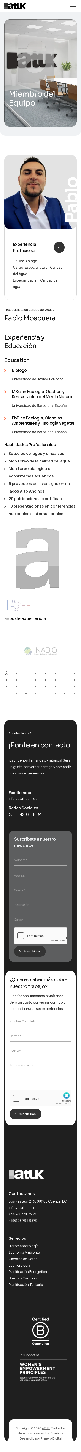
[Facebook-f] (33, 814)
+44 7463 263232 (22, 1214)
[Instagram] (27, 814)
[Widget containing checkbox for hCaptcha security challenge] (40, 935)
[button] (7, 673)
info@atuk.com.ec (23, 798)
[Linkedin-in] (16, 814)
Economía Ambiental (25, 1252)
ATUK (46, 1428)
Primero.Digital (51, 1438)
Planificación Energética (28, 1271)
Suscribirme (32, 951)
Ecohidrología (19, 1265)
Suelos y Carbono (23, 1278)
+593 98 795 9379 (23, 1220)
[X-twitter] (10, 814)
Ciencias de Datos (23, 1258)
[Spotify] (22, 814)
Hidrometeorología (23, 1246)
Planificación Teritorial (26, 1284)
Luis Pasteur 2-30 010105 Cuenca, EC (38, 1201)
